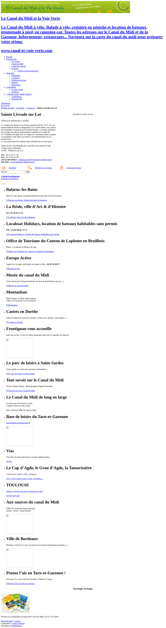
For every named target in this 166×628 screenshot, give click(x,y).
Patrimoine (15, 75)
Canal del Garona (18, 66)
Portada (9, 57)
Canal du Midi (17, 64)
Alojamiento (16, 96)
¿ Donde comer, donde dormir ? (19, 94)
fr (8, 106)
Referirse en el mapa (43, 168)
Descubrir (10, 73)
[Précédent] (2, 183)
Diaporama (15, 85)
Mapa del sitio (7, 621)
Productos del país (18, 80)
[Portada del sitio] (65, 12)
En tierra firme (17, 89)
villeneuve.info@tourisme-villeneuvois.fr (35, 160)
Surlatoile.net (16, 626)
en (4, 106)
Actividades (11, 87)
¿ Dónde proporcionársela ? (28, 71)
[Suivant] (5, 183)
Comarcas (15, 78)
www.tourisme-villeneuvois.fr (22, 162)
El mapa (14, 68)
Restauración (16, 99)
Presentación (11, 59)
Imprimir (12, 168)
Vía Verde (15, 61)
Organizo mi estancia (9, 179)
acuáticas (15, 92)
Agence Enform (18, 623)
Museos (14, 82)
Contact (17, 621)
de (2, 106)
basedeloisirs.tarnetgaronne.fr (18, 423)
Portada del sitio (7, 108)
